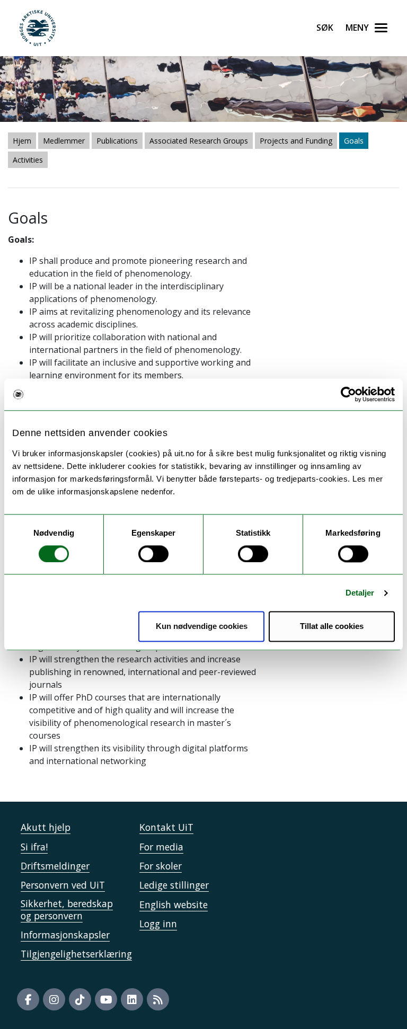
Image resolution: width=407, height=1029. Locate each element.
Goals (354, 141)
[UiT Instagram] (54, 999)
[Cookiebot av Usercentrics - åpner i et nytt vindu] (348, 394)
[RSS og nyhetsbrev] (158, 999)
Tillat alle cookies (332, 626)
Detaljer (360, 592)
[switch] (153, 553)
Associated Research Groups (198, 141)
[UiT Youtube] (106, 999)
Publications (117, 141)
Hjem (22, 141)
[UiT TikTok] (80, 999)
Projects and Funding (296, 141)
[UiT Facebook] (28, 999)
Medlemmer (64, 141)
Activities (28, 160)
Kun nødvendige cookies (201, 626)
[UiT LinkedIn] (132, 999)
